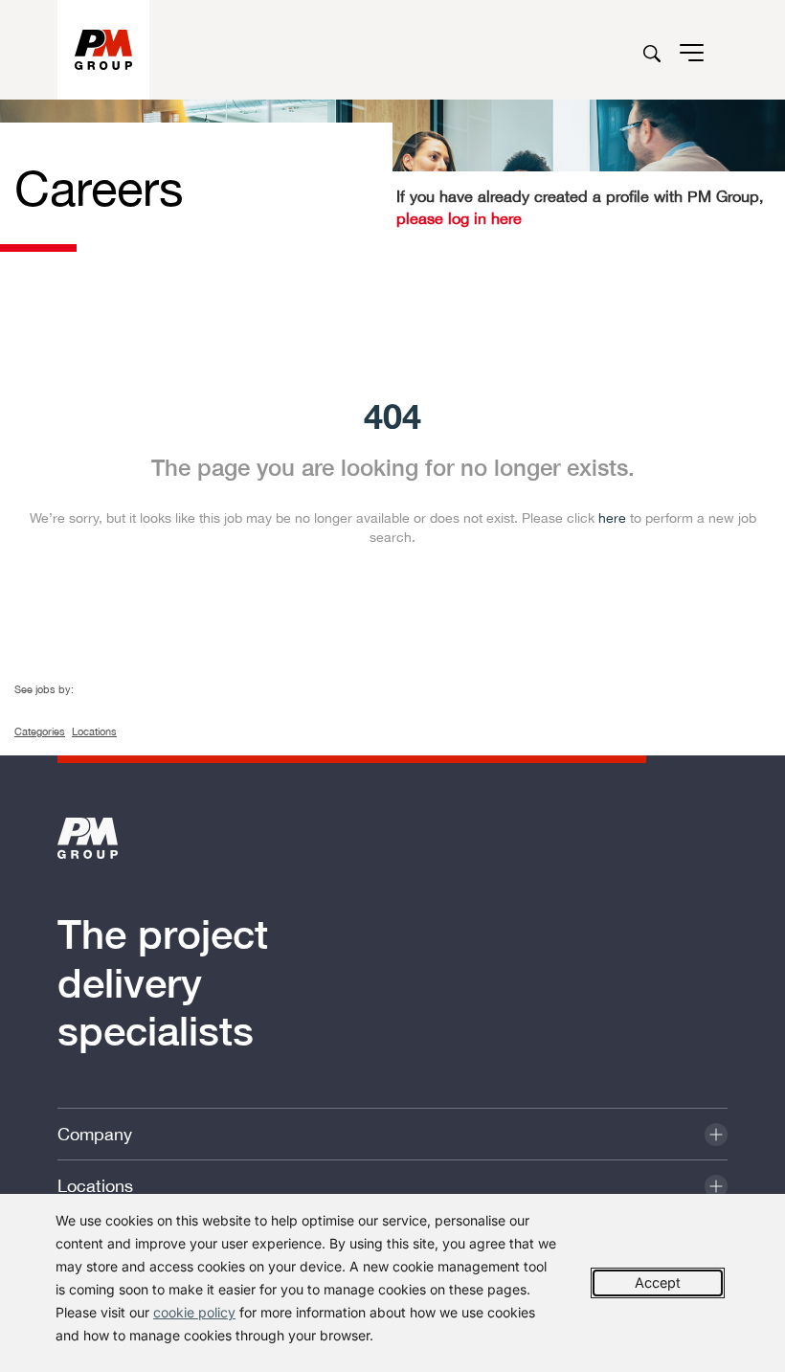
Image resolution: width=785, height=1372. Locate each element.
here (612, 518)
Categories (39, 731)
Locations (94, 731)
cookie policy (194, 1312)
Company (94, 1134)
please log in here (459, 218)
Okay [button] (658, 1283)
